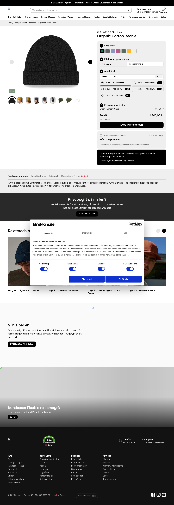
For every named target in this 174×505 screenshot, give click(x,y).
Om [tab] (125, 233)
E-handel (53, 495)
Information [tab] (87, 233)
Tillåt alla (123, 279)
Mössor (32, 23)
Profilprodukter (20, 23)
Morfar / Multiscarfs (107, 465)
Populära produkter (43, 459)
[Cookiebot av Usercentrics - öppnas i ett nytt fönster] (130, 224)
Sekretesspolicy (12, 479)
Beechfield (117, 32)
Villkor (11, 475)
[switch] (72, 269)
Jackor (106, 472)
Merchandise (75, 462)
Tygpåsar (43, 472)
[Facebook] (153, 494)
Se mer (13, 417)
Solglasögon (75, 475)
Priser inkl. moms (84, 496)
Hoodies (43, 469)
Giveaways (75, 469)
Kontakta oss (87, 213)
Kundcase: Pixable (12, 465)
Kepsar (43, 465)
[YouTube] (164, 494)
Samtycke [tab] (48, 233)
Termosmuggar (107, 479)
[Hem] (17, 11)
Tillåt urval (87, 279)
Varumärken (12, 482)
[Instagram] (158, 494)
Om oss (11, 459)
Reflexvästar (43, 479)
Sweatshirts (107, 469)
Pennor (74, 472)
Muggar (106, 459)
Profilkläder (75, 459)
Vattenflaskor (43, 475)
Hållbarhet (12, 472)
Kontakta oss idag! (21, 344)
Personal (12, 469)
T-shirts (43, 462)
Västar (106, 475)
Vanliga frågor (12, 462)
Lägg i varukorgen (131, 125)
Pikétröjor (75, 479)
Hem (10, 23)
